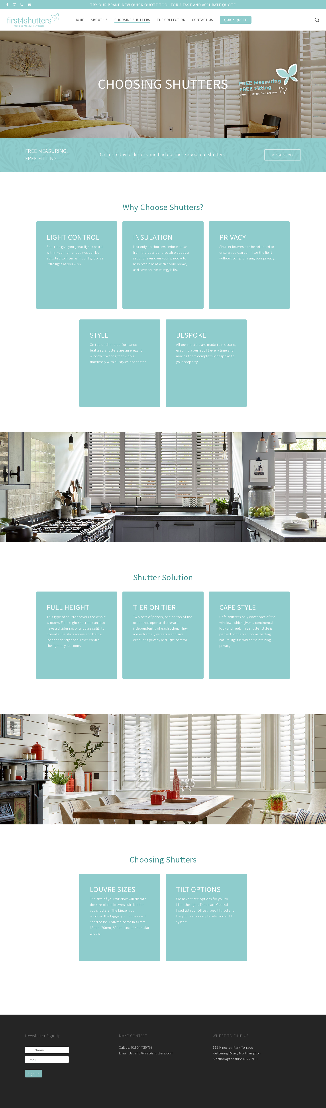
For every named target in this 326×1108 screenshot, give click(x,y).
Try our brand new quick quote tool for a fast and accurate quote (163, 4)
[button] (282, 154)
